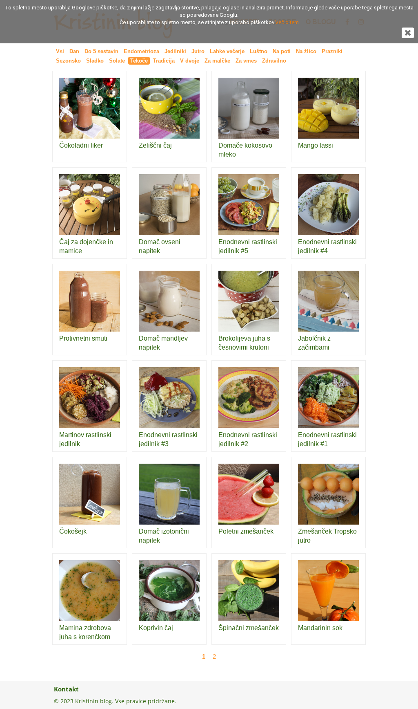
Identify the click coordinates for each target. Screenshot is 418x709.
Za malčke (217, 61)
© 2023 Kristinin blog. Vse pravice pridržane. (115, 701)
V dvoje (189, 61)
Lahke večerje (227, 51)
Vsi (60, 51)
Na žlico (306, 51)
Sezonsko (68, 61)
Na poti (282, 51)
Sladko (95, 61)
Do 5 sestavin (101, 51)
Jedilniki (175, 51)
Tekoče (139, 61)
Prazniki (332, 51)
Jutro (198, 51)
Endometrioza (141, 51)
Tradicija (164, 61)
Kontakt (66, 689)
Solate (117, 61)
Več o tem (287, 22)
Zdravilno (274, 61)
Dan (74, 51)
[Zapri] (408, 35)
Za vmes (246, 61)
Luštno (258, 51)
